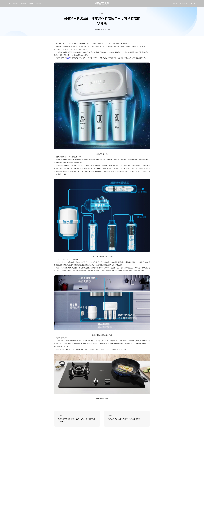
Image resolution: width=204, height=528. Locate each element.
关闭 (68, 58)
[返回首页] (102, 3)
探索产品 (15, 3)
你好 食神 (23, 3)
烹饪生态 (175, 3)
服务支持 (38, 3)
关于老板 (31, 3)
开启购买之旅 (183, 3)
